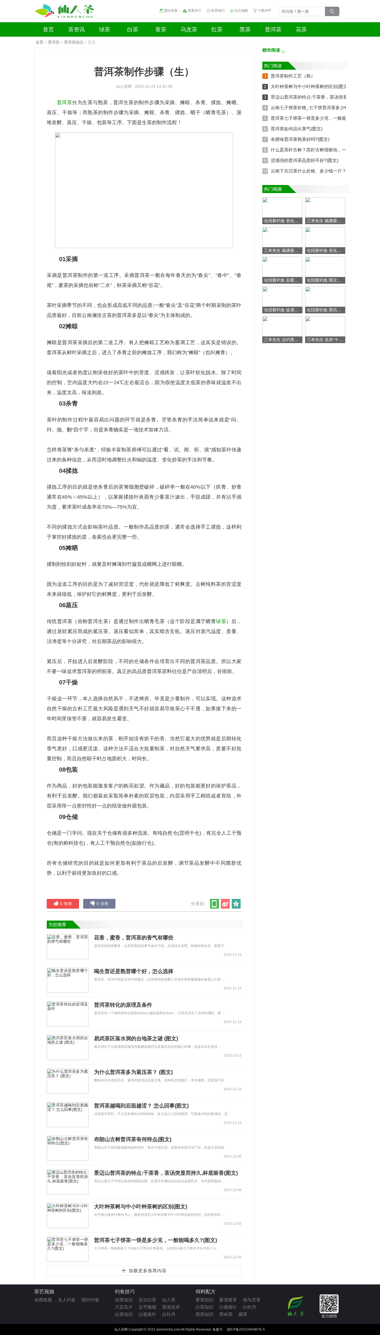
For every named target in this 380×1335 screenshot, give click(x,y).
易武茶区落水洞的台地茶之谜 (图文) (136, 1038)
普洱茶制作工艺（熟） (293, 76)
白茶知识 (124, 1314)
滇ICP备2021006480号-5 (246, 1329)
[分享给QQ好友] (236, 904)
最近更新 (171, 10)
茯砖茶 (226, 1314)
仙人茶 (169, 1300)
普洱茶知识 (73, 42)
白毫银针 (147, 1314)
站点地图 (241, 10)
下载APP (264, 10)
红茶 (217, 29)
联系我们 (217, 10)
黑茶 (245, 29)
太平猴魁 (147, 1307)
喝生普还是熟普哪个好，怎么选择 (133, 971)
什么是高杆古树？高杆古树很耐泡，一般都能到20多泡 (324, 150)
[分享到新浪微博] (226, 904)
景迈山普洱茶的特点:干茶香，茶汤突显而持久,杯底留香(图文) (166, 1173)
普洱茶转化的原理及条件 (123, 1005)
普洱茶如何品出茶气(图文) (296, 128)
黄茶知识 (204, 1300)
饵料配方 (206, 1291)
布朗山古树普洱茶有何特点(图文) (132, 1139)
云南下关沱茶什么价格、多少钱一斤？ (308, 171)
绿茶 (104, 29)
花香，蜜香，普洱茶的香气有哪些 (133, 938)
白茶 (132, 29)
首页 (48, 29)
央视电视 (43, 1300)
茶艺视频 (44, 1291)
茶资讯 (76, 29)
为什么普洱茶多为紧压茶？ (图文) (133, 1072)
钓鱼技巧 (125, 1291)
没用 (102, 903)
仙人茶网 (124, 86)
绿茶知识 (124, 1300)
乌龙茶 (189, 29)
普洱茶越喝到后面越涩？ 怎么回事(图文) (141, 1106)
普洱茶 (273, 29)
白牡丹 (169, 1314)
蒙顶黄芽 (228, 1300)
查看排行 (194, 10)
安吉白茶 (147, 1300)
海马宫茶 (252, 1300)
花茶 (301, 29)
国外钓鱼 (90, 1300)
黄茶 (160, 29)
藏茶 (242, 1314)
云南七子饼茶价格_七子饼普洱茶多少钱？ (312, 107)
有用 (66, 903)
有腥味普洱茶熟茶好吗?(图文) (300, 139)
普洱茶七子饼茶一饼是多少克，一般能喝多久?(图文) (155, 1240)
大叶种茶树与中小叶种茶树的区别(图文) (140, 1206)
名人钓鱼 (67, 1300)
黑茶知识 (204, 1314)
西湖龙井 (171, 1307)
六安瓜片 (124, 1307)
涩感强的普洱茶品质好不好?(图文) (304, 160)
